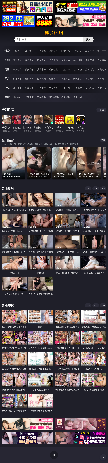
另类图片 (101, 78)
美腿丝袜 (65, 78)
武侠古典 (53, 88)
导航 (7, 97)
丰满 (88, 305)
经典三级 (77, 69)
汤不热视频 (53, 97)
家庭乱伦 (29, 88)
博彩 (7, 51)
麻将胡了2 (65, 50)
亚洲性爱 (17, 69)
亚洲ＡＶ (17, 60)
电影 (7, 69)
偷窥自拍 (17, 78)
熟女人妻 (65, 60)
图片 (7, 78)
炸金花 (77, 50)
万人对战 (41, 50)
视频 (7, 60)
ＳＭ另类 (101, 60)
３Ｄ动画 (53, 60)
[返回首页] (103, 457)
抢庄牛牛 (101, 50)
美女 (88, 188)
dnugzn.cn (54, 32)
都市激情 (17, 88)
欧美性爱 (53, 69)
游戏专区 (53, 50)
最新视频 (8, 188)
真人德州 (29, 50)
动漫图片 (53, 78)
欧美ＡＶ (41, 60)
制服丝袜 (65, 69)
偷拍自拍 (29, 69)
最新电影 (8, 305)
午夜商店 (29, 97)
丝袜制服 (77, 60)
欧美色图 (41, 78)
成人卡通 (41, 69)
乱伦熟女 (89, 69)
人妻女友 (41, 88)
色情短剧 (77, 97)
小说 (7, 88)
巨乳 (95, 188)
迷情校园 (65, 88)
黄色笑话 (89, 88)
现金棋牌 (89, 50)
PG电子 (17, 50)
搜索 (88, 39)
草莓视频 (41, 97)
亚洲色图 (29, 78)
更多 (103, 188)
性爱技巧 (101, 88)
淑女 (95, 305)
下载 (103, 140)
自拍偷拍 (29, 60)
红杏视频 (65, 97)
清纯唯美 (77, 78)
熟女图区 (89, 78)
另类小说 (77, 88)
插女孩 (17, 97)
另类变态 (101, 69)
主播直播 (89, 60)
